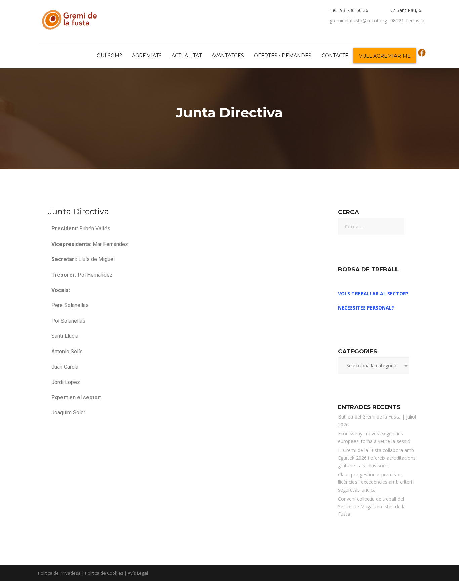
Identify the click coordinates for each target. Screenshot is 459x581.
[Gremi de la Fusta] (71, 18)
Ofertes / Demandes (282, 55)
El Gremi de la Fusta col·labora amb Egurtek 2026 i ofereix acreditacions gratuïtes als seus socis (377, 458)
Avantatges (228, 55)
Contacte (335, 55)
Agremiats (147, 55)
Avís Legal (138, 573)
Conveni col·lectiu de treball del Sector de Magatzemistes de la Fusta (372, 506)
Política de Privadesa (59, 573)
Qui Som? (109, 55)
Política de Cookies (104, 573)
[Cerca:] (371, 226)
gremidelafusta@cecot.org (358, 20)
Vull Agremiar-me (385, 56)
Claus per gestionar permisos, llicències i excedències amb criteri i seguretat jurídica (376, 482)
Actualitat (187, 55)
